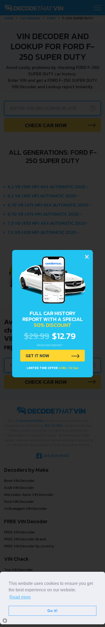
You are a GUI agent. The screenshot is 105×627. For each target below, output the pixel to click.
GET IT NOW (37, 355)
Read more (20, 597)
